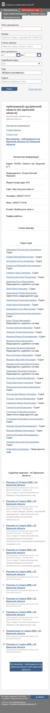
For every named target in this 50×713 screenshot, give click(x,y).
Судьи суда (12, 134)
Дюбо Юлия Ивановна (16, 288)
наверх (39, 697)
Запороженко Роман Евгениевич (21, 293)
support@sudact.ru (19, 702)
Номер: (5, 34)
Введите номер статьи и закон (17, 46)
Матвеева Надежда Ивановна (20, 348)
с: (2, 55)
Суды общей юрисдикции (15, 13)
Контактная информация (18, 125)
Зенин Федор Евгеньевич (18, 304)
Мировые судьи (38, 13)
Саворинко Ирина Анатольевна (21, 403)
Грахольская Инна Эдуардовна (21, 277)
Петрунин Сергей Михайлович (20, 378)
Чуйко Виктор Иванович (17, 449)
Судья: (5, 78)
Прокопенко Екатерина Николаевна (23, 387)
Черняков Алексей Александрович (22, 442)
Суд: (3, 69)
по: (22, 55)
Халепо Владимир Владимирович (22, 435)
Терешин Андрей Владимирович (21, 426)
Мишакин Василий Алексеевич (21, 359)
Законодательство (11, 17)
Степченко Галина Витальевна (21, 412)
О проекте (5, 704)
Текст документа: (10, 25)
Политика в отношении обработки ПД (23, 704)
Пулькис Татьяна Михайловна (20, 398)
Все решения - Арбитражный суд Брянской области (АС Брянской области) (23, 141)
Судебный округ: (10, 60)
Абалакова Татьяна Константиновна (23, 249)
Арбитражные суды (30, 10)
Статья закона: (9, 43)
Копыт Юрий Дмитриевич (18, 320)
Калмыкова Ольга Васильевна (21, 309)
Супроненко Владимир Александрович (24, 419)
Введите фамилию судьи (14, 81)
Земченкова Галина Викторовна (21, 300)
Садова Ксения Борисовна (19, 407)
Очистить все (35, 89)
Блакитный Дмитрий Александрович (23, 265)
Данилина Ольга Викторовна (20, 281)
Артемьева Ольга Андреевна (20, 261)
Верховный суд (10, 10)
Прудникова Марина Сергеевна (21, 394)
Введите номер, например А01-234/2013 (21, 37)
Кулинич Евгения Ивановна (19, 327)
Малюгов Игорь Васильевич (19, 341)
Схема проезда (13, 130)
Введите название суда (13, 72)
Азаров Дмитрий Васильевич (20, 257)
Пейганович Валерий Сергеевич (21, 371)
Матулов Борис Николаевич (19, 355)
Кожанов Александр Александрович (23, 313)
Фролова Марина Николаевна (20, 430)
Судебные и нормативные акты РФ (20, 5)
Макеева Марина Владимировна (21, 336)
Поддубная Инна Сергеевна (19, 382)
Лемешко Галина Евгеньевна (20, 332)
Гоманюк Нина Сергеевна (18, 273)
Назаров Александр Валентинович (22, 364)
